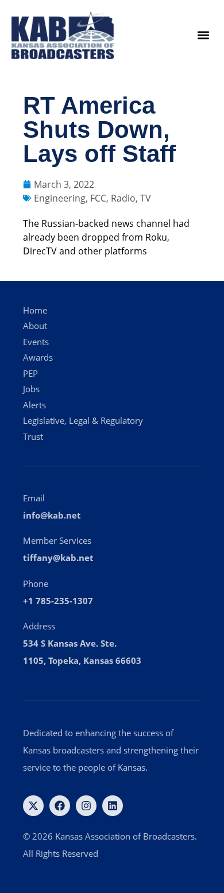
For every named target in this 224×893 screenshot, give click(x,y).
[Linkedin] (112, 805)
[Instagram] (86, 805)
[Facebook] (59, 805)
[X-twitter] (33, 805)
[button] (203, 35)
